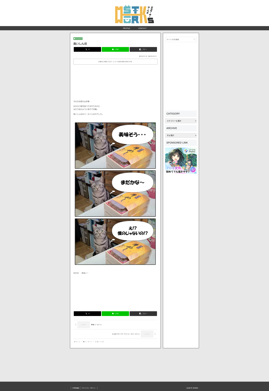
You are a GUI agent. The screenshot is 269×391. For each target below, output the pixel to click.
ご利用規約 (75, 388)
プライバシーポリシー (89, 388)
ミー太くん (79, 38)
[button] (143, 49)
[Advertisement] (115, 80)
